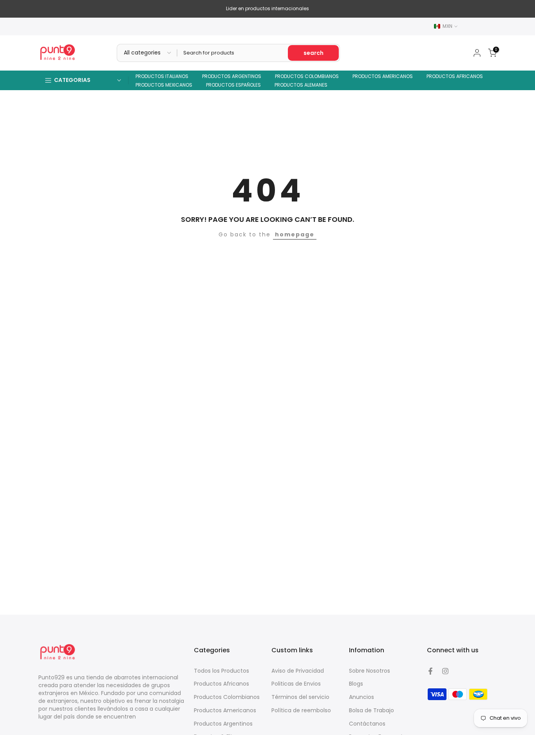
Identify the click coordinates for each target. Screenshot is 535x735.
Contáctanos (367, 724)
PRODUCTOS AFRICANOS (455, 76)
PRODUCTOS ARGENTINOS (231, 76)
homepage (294, 234)
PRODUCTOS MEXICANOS (164, 85)
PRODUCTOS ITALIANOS (162, 76)
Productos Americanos (225, 710)
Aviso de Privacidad (297, 671)
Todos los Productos (221, 671)
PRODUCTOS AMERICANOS (382, 76)
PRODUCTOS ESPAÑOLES (233, 85)
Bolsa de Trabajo (371, 710)
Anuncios (361, 697)
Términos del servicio (300, 697)
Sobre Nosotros (369, 671)
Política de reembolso (301, 710)
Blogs (356, 684)
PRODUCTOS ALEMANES (301, 85)
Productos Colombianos (227, 697)
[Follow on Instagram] (445, 671)
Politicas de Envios (296, 684)
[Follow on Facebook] (430, 671)
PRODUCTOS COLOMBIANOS (307, 76)
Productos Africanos (221, 684)
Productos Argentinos (223, 724)
